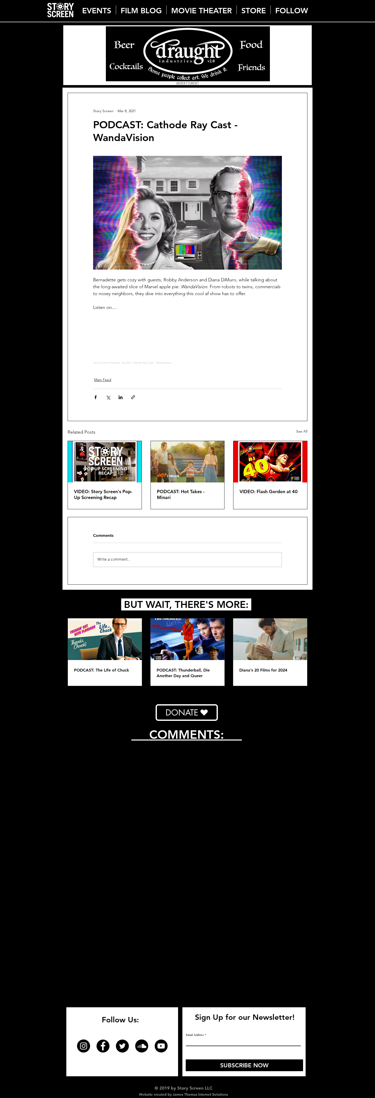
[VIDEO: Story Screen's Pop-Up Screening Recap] (105, 461)
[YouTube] (161, 1046)
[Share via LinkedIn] (120, 397)
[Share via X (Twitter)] (108, 397)
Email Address (195, 1034)
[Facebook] (102, 1046)
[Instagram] (83, 1046)
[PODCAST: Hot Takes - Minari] (187, 461)
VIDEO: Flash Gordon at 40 (269, 491)
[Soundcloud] (141, 1046)
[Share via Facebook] (95, 397)
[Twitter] (122, 1046)
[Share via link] (133, 397)
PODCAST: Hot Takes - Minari (181, 494)
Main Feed (102, 379)
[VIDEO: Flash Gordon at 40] (270, 461)
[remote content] (187, 341)
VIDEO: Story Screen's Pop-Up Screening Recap (103, 494)
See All (301, 431)
